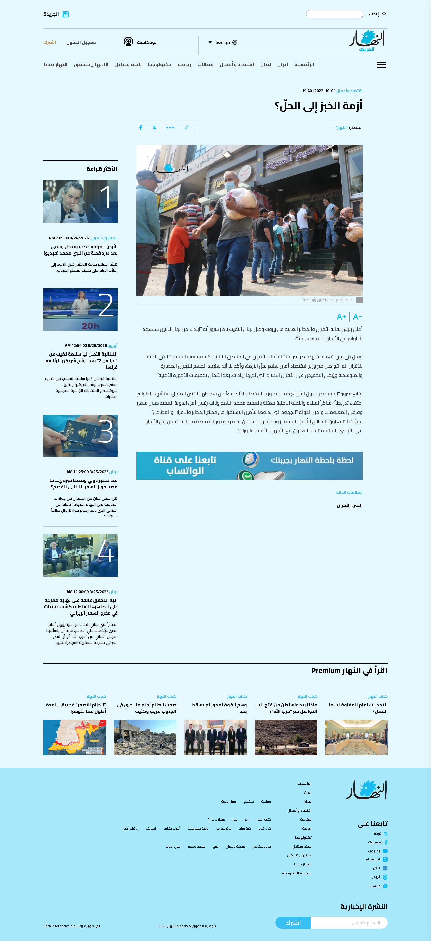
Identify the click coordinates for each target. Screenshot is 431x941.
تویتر (377, 833)
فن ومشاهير (261, 846)
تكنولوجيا (159, 64)
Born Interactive (56, 926)
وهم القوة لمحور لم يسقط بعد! (219, 708)
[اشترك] (249, 466)
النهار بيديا (55, 64)
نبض (376, 868)
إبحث (374, 14)
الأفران (344, 505)
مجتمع (249, 801)
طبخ (215, 846)
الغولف (151, 828)
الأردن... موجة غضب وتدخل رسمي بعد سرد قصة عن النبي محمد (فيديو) (81, 249)
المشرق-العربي (103, 238)
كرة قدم (264, 828)
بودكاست (147, 42)
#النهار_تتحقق (91, 64)
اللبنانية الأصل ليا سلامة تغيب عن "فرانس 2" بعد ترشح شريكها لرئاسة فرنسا (82, 360)
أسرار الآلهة (229, 801)
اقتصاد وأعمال (237, 64)
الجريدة (51, 14)
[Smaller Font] (356, 317)
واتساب (374, 886)
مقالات (205, 64)
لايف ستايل (128, 64)
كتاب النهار (378, 696)
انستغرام (373, 859)
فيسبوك (375, 842)
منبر (235, 819)
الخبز (358, 505)
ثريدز (376, 877)
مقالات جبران (216, 819)
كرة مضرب (224, 828)
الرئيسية (304, 64)
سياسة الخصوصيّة (297, 873)
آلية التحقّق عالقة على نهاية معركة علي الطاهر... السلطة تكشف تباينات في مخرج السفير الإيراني (81, 606)
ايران (282, 64)
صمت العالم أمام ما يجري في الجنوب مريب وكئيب (146, 708)
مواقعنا (223, 42)
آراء (247, 819)
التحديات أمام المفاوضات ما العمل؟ (358, 708)
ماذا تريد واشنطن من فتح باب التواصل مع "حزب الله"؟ (286, 708)
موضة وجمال (235, 846)
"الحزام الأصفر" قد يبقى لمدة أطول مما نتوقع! (76, 708)
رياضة (184, 64)
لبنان (265, 64)
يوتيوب (374, 851)
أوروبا (112, 345)
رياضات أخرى (130, 828)
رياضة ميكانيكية (198, 828)
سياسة (266, 801)
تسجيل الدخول (81, 42)
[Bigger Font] (341, 317)
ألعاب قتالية (172, 828)
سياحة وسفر (197, 846)
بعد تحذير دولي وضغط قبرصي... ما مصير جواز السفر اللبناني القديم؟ (83, 483)
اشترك (49, 42)
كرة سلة (245, 828)
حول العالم (173, 846)
